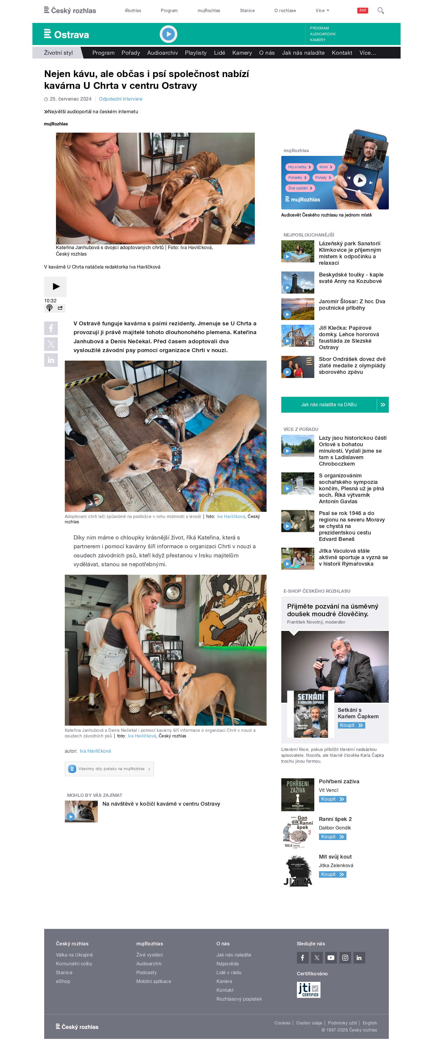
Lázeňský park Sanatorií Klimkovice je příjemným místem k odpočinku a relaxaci (350, 253)
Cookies (282, 1023)
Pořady (131, 52)
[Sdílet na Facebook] (51, 328)
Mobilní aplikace (153, 981)
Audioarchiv (323, 34)
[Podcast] (49, 308)
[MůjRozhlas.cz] (56, 124)
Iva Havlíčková (196, 247)
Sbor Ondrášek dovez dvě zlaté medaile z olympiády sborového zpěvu (352, 365)
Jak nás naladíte (303, 52)
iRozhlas (133, 10)
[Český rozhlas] (70, 10)
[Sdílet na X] (51, 344)
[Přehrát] (55, 287)
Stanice (247, 10)
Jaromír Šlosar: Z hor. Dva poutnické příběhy (352, 304)
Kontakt (342, 52)
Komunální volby (74, 964)
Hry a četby (297, 167)
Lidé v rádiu (229, 972)
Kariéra (224, 981)
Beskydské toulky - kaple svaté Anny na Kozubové (351, 277)
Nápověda (227, 964)
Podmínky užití (342, 1023)
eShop (63, 981)
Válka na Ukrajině (74, 955)
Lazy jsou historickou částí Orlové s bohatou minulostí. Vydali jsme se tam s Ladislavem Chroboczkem (353, 451)
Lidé (219, 52)
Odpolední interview (121, 99)
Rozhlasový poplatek (239, 999)
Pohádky (295, 178)
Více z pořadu (301, 429)
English (370, 1023)
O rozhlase (285, 10)
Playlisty (196, 52)
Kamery (317, 40)
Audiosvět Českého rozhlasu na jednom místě (326, 215)
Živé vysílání (298, 188)
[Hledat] (381, 10)
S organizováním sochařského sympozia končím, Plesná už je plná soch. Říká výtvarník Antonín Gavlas (351, 488)
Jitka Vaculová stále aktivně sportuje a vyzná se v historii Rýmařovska (353, 557)
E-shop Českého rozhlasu (317, 591)
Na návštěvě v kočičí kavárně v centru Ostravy (161, 804)
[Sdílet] (60, 308)
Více (368, 52)
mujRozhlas (209, 10)
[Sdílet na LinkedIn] (51, 360)
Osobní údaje (309, 1023)
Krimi (324, 167)
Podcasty (146, 972)
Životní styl (58, 52)
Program (169, 10)
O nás (267, 52)
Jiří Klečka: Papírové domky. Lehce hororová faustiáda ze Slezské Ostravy (349, 337)
